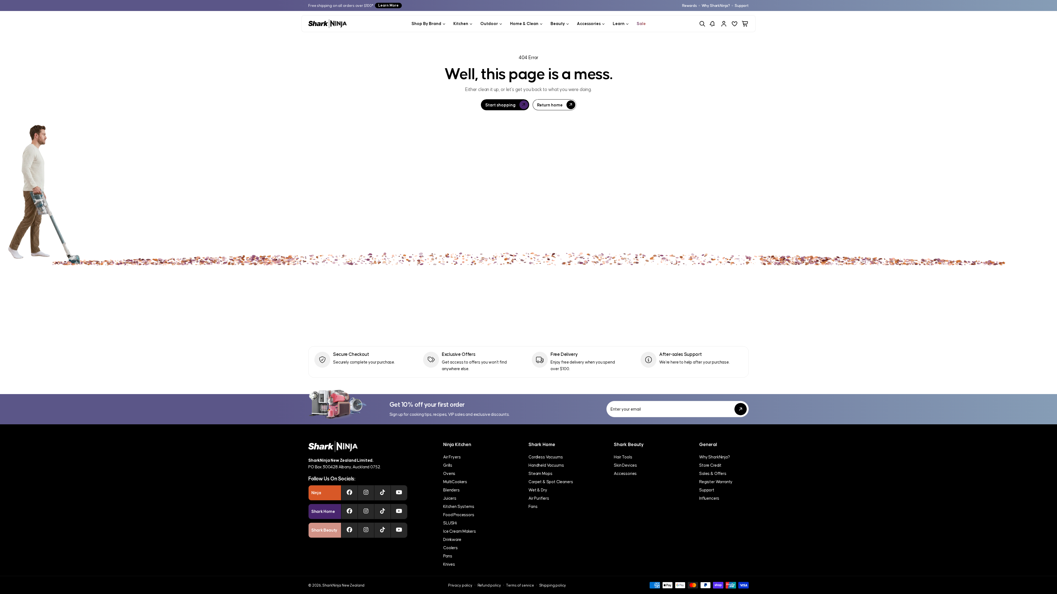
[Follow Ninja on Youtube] (399, 493)
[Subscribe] (740, 409)
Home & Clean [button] (524, 23)
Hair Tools (623, 457)
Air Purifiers (538, 498)
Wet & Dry (537, 490)
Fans (532, 506)
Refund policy (489, 585)
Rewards (689, 6)
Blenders (451, 490)
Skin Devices (625, 465)
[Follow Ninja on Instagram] (366, 493)
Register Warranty (715, 481)
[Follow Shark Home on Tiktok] (382, 511)
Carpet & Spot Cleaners (550, 481)
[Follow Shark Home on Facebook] (349, 511)
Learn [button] (619, 23)
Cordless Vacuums (545, 457)
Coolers (450, 547)
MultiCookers (455, 481)
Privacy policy (460, 585)
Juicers (449, 498)
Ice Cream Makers (459, 531)
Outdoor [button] (489, 23)
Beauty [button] (558, 23)
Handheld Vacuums (546, 465)
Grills (447, 465)
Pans (447, 556)
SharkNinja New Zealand (343, 585)
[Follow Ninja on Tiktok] (382, 493)
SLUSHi (450, 523)
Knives (449, 564)
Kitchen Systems (458, 506)
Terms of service (520, 585)
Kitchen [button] (460, 23)
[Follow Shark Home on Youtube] (399, 511)
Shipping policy (552, 585)
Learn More (388, 5)
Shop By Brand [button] (426, 23)
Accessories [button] (589, 23)
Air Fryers (452, 457)
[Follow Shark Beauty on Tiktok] (382, 530)
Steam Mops (540, 473)
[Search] (702, 23)
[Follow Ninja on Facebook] (349, 493)
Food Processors (458, 514)
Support (742, 6)
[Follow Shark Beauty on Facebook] (349, 530)
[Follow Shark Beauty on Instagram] (366, 530)
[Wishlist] (734, 23)
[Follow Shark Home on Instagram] (366, 511)
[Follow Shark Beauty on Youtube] (399, 530)
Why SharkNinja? (716, 6)
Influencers (709, 498)
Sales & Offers (712, 473)
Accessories (625, 473)
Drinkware (452, 539)
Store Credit (710, 465)
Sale (641, 23)
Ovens (449, 473)
